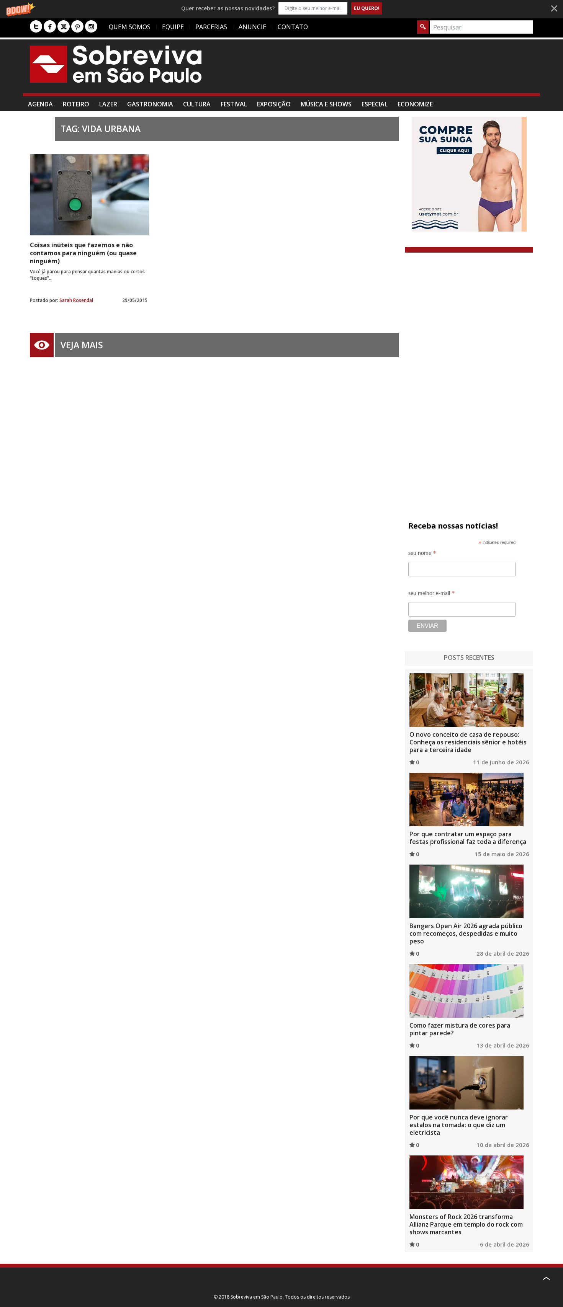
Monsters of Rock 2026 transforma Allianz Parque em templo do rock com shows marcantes (466, 1224)
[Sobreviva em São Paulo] (115, 64)
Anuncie (252, 27)
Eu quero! (367, 8)
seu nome (422, 554)
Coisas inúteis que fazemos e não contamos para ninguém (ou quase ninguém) (83, 253)
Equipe (173, 27)
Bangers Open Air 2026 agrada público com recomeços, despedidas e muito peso (465, 933)
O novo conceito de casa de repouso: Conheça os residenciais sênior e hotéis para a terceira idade (468, 742)
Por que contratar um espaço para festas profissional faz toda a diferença (467, 838)
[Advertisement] (393, 70)
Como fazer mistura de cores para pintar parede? (459, 1029)
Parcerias (211, 27)
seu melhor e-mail (431, 595)
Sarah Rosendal (76, 300)
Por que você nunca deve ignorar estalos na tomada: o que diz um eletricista (458, 1125)
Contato (293, 27)
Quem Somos (130, 27)
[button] (281, 8)
